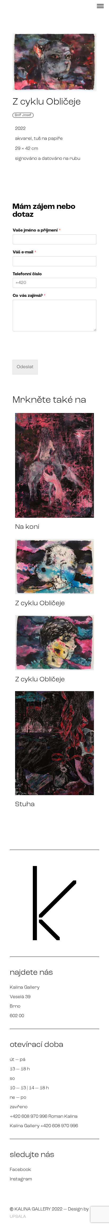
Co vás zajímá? (29, 296)
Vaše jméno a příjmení (37, 230)
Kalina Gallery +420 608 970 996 (44, 1126)
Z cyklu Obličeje (40, 603)
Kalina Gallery (24, 987)
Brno (15, 1006)
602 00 (17, 1016)
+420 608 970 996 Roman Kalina (44, 1116)
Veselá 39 (20, 997)
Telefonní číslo (27, 274)
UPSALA (18, 1217)
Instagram (21, 1179)
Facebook (20, 1170)
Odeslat (25, 367)
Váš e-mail (25, 252)
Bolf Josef (23, 115)
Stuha (25, 804)
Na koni (27, 527)
